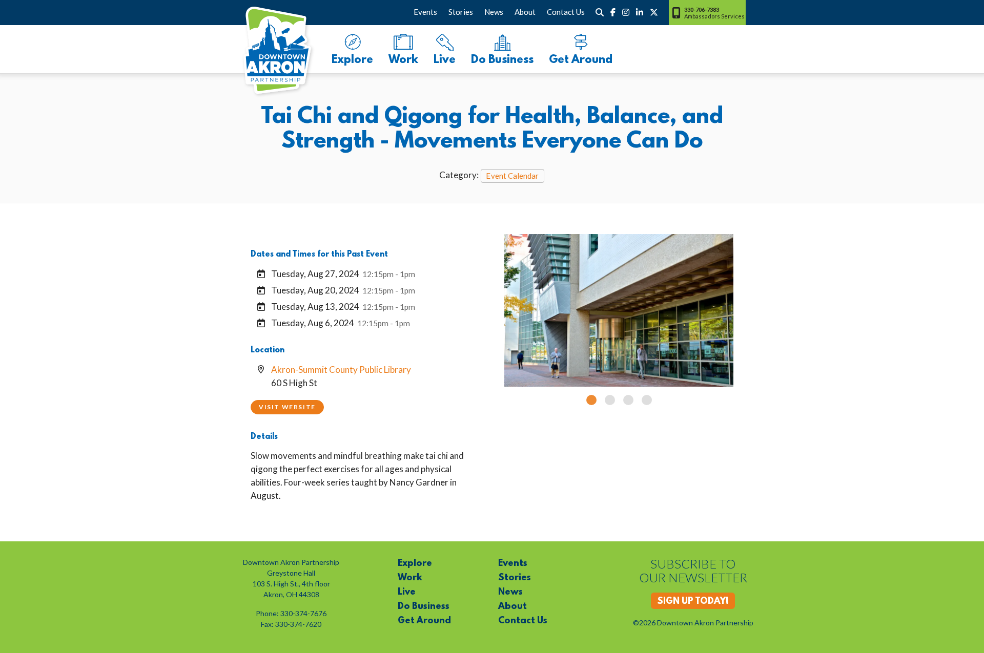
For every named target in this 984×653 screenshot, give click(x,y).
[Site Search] (600, 12)
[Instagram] (625, 12)
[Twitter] (654, 12)
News (493, 11)
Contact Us (566, 11)
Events (425, 11)
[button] (591, 400)
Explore (352, 60)
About (525, 11)
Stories (460, 11)
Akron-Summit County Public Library (341, 369)
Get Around (580, 60)
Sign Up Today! (693, 602)
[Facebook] (613, 12)
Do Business (502, 60)
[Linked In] (639, 12)
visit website (287, 407)
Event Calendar (512, 175)
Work (403, 60)
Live (445, 60)
